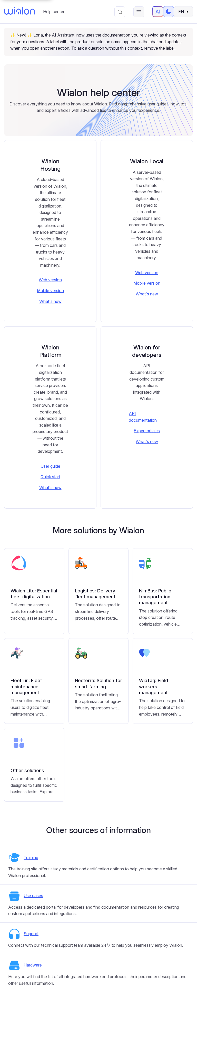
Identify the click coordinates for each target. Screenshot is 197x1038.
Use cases (33, 895)
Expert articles (147, 430)
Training (31, 857)
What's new (50, 301)
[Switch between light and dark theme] (168, 11)
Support (31, 933)
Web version (50, 279)
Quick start (50, 476)
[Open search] (119, 11)
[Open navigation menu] (138, 11)
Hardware (33, 965)
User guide (50, 466)
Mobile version (50, 290)
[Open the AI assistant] (157, 11)
